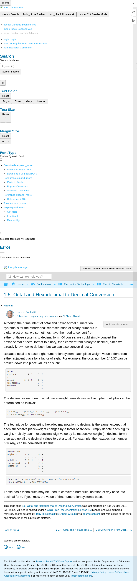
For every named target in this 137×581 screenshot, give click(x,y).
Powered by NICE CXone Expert (54, 561)
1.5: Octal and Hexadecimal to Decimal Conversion (52, 505)
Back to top (10, 530)
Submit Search (10, 71)
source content (91, 513)
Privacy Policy (98, 572)
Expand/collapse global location (131, 283)
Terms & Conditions (118, 572)
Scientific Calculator (18, 190)
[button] (12, 216)
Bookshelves (44, 284)
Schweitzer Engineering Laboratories (37, 316)
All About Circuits (71, 316)
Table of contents (118, 324)
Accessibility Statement (17, 575)
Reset (5, 95)
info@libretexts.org (81, 575)
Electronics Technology (77, 284)
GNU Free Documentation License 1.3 (69, 509)
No (23, 547)
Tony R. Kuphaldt (26, 312)
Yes (11, 547)
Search (9, 277)
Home (20, 284)
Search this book (9, 60)
